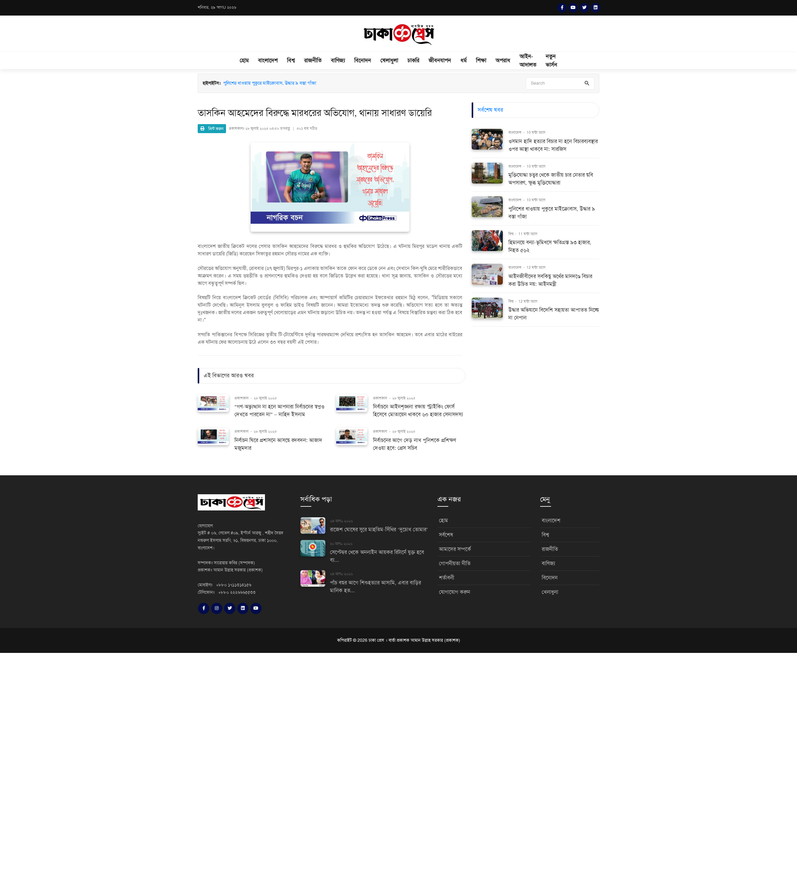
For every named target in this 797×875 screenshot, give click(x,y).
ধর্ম (463, 60)
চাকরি (413, 60)
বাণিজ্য (338, 60)
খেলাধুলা (389, 60)
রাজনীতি (313, 60)
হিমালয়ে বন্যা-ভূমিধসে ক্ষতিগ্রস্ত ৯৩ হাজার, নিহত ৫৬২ (269, 89)
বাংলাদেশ (268, 60)
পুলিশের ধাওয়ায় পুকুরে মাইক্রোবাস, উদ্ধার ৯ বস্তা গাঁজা (269, 83)
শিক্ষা (481, 60)
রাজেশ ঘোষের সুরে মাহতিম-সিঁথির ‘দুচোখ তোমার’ (379, 529)
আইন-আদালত (528, 60)
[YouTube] (573, 7)
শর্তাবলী (446, 578)
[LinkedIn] (595, 7)
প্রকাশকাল (241, 398)
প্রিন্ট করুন (214, 128)
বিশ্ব (291, 60)
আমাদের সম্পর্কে (455, 549)
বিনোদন (362, 60)
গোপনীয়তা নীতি (454, 563)
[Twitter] (584, 7)
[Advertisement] (187, 763)
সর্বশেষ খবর (490, 109)
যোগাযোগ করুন (454, 592)
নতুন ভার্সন (551, 60)
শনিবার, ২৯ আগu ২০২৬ (217, 7)
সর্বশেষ (446, 535)
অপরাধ (503, 60)
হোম (244, 60)
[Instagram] (216, 608)
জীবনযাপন (440, 60)
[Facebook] (562, 7)
